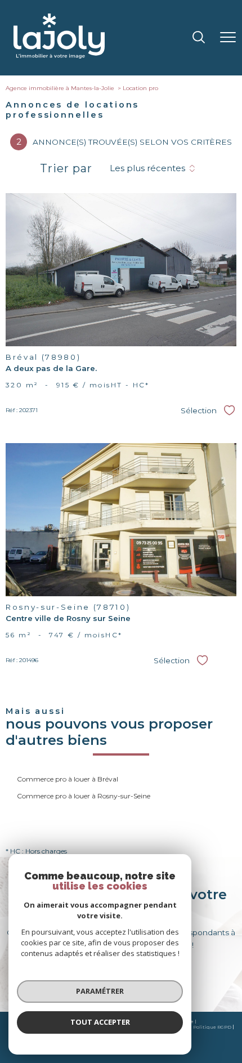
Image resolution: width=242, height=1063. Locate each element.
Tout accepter (100, 1022)
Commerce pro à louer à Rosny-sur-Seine (83, 796)
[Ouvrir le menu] (228, 38)
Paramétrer (100, 991)
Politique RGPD (212, 1027)
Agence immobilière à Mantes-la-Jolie (60, 88)
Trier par (66, 168)
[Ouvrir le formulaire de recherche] (198, 38)
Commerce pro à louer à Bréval (67, 779)
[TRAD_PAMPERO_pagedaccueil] (59, 56)
